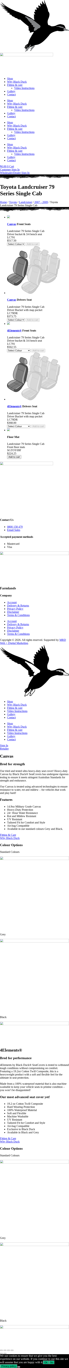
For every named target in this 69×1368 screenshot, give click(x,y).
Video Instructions (24, 88)
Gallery (11, 91)
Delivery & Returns (18, 605)
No (51, 1362)
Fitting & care (14, 84)
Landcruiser (25, 202)
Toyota (13, 202)
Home (3, 202)
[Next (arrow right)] (5, 1353)
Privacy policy (8, 1366)
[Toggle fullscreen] (5, 1350)
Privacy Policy (15, 608)
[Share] (8, 1350)
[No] (18, 1366)
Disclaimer (13, 611)
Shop (10, 78)
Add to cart (32, 244)
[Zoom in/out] (1, 1350)
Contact (11, 94)
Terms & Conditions (18, 615)
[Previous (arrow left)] (1, 1353)
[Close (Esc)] (12, 1350)
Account (12, 602)
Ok (45, 1362)
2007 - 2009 (41, 202)
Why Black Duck (17, 81)
